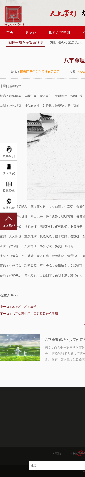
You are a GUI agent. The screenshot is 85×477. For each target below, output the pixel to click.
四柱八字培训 (59, 32)
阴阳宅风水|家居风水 (65, 42)
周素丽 (31, 32)
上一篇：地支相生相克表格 (18, 306)
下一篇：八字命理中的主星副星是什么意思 (29, 313)
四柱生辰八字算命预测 (25, 42)
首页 (9, 32)
